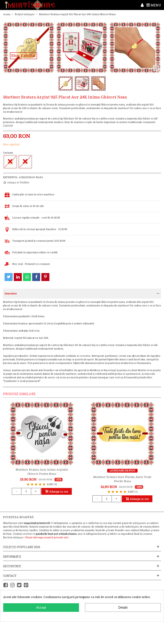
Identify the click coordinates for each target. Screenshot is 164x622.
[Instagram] (12, 585)
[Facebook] (5, 585)
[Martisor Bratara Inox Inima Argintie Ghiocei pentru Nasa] (42, 434)
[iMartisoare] (30, 5)
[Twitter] (19, 585)
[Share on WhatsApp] (27, 277)
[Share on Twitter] (9, 277)
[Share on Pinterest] (45, 277)
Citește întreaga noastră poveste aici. (47, 537)
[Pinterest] (26, 585)
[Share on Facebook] (36, 277)
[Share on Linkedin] (18, 277)
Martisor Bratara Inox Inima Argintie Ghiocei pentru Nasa (42, 471)
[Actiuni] (142, 5)
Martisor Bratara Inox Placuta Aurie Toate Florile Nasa (122, 479)
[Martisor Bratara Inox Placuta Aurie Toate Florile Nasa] (122, 434)
